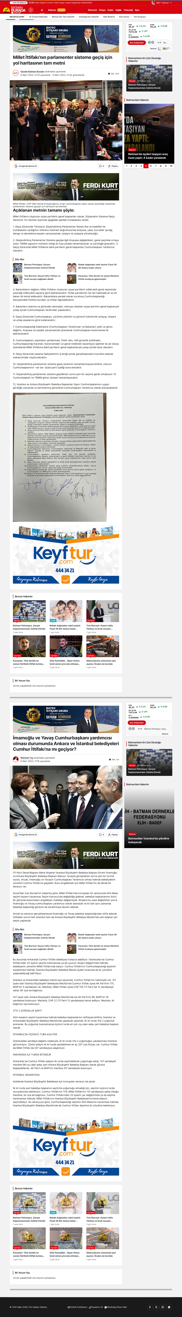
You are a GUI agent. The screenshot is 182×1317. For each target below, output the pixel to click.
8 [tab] (160, 166)
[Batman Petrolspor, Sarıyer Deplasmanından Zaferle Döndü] (39, 267)
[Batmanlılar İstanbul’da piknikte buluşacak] (149, 818)
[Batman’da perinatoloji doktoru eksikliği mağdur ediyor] (149, 134)
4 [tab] (141, 166)
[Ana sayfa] (42, 10)
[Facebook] (150, 1307)
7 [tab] (155, 166)
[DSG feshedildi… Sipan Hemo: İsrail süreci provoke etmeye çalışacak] (66, 652)
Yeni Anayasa (140, 17)
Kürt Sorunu (124, 17)
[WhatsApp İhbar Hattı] (169, 1307)
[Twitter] (156, 1307)
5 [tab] (146, 166)
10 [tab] (171, 166)
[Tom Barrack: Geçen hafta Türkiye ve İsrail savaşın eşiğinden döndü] (39, 279)
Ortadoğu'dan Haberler (89, 17)
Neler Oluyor (17, 17)
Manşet (132, 81)
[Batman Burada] (14, 9)
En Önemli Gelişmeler (38, 17)
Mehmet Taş (27, 757)
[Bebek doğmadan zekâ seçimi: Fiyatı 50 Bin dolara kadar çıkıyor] (93, 267)
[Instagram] (162, 1307)
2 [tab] (131, 166)
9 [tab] (166, 166)
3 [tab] (136, 166)
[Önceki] (166, 17)
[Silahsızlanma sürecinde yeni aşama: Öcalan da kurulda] (102, 652)
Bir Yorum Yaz (22, 680)
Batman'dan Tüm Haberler (63, 17)
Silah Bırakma (109, 17)
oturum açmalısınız (46, 685)
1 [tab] (126, 166)
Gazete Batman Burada (32, 71)
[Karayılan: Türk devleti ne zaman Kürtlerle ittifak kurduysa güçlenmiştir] (93, 279)
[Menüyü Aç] (30, 10)
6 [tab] (151, 166)
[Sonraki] (169, 17)
